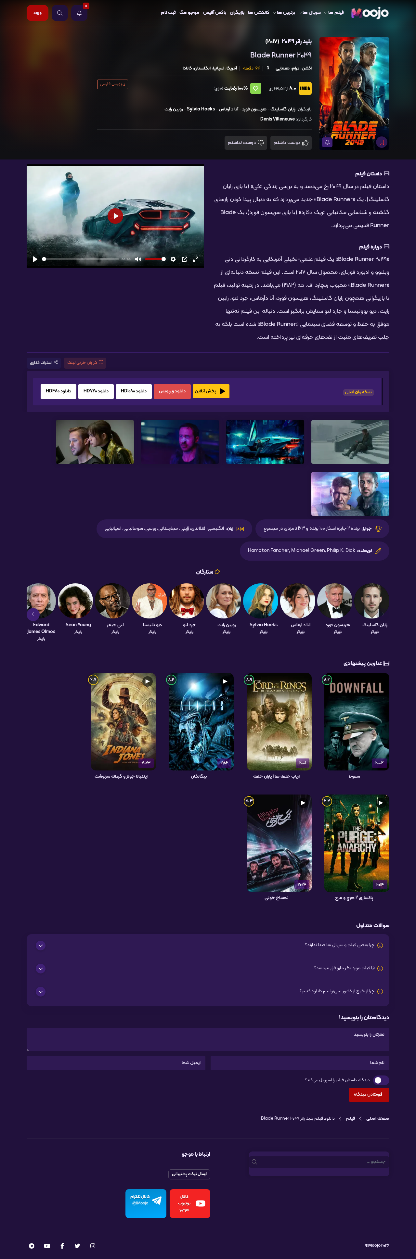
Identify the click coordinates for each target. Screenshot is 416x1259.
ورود (37, 12)
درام (295, 68)
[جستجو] (60, 13)
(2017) (272, 41)
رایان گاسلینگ (282, 109)
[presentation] (382, 614)
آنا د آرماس (228, 109)
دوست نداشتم (242, 142)
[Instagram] (92, 1246)
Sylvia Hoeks (201, 109)
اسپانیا (218, 68)
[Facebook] (62, 1246)
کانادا (187, 68)
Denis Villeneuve (277, 119)
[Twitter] (77, 1246)
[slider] (80, 259)
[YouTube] (47, 1246)
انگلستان (202, 68)
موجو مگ (189, 13)
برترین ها (286, 13)
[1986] (201, 722)
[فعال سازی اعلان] (327, 142)
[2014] (356, 843)
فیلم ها (336, 13)
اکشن (307, 68)
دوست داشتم (288, 142)
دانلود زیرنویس (172, 391)
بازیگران (237, 13)
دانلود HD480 (58, 391)
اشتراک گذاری (41, 363)
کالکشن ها (258, 13)
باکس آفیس (214, 13)
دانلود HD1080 (134, 391)
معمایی (283, 68)
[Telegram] (31, 1246)
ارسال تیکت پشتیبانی (189, 1174)
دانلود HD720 (96, 391)
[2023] (123, 722)
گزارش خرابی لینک (82, 363)
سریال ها (312, 13)
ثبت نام (168, 13)
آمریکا (232, 68)
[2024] (279, 843)
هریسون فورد (254, 109)
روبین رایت (173, 109)
